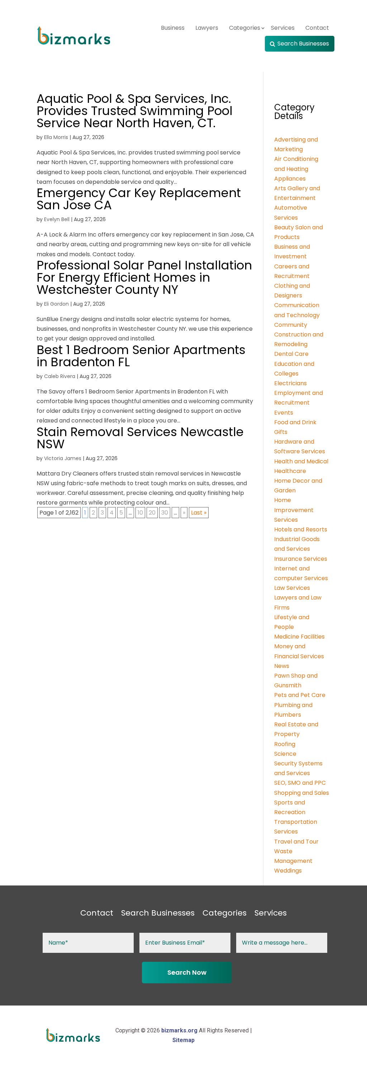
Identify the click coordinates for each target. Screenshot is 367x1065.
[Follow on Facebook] (281, 1035)
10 (140, 512)
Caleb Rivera (59, 376)
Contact (317, 28)
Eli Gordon (56, 303)
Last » (198, 512)
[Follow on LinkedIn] (324, 1035)
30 (164, 512)
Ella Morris (56, 137)
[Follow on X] (296, 1035)
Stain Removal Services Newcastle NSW (140, 438)
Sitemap (183, 1040)
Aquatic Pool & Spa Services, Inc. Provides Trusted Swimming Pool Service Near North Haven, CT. (135, 111)
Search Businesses (303, 43)
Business (173, 28)
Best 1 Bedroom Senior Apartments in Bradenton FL (141, 356)
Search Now (186, 972)
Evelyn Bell (57, 219)
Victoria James (62, 458)
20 (152, 512)
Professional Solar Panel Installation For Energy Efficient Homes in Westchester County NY (144, 277)
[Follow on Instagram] (310, 1035)
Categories (244, 28)
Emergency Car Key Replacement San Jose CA (139, 199)
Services (283, 28)
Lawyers (206, 28)
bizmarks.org (179, 1030)
